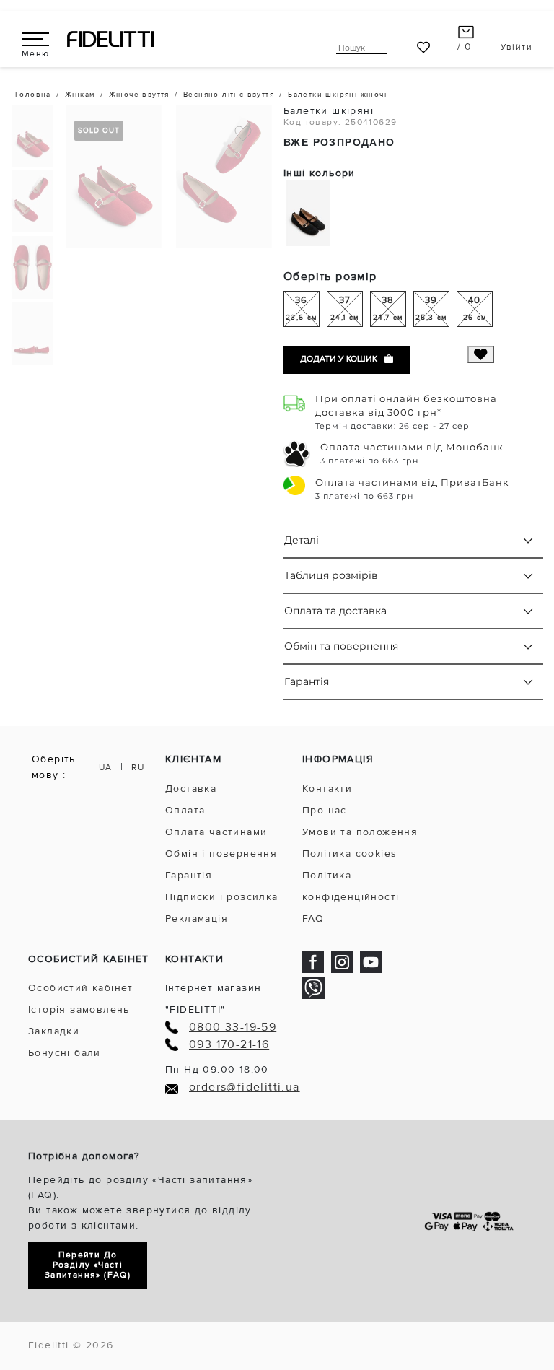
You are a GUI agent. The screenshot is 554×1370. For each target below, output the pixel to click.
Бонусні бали (64, 1053)
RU (137, 767)
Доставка (190, 788)
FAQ (313, 918)
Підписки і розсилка (221, 897)
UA (106, 767)
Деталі (301, 539)
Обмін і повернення (221, 853)
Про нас (324, 810)
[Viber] (313, 987)
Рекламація (196, 918)
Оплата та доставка (335, 610)
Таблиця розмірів (331, 575)
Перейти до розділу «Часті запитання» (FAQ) (88, 1264)
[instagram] (342, 962)
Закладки (53, 1031)
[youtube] (371, 962)
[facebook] (313, 962)
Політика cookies (349, 853)
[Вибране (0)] (423, 47)
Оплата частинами (216, 832)
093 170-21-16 (229, 1045)
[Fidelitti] (110, 38)
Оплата (185, 810)
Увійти (516, 47)
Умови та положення (360, 832)
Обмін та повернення (341, 646)
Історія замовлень (79, 1009)
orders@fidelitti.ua (244, 1087)
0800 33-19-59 (232, 1027)
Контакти (327, 788)
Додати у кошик (338, 359)
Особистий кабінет (80, 988)
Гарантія (306, 681)
